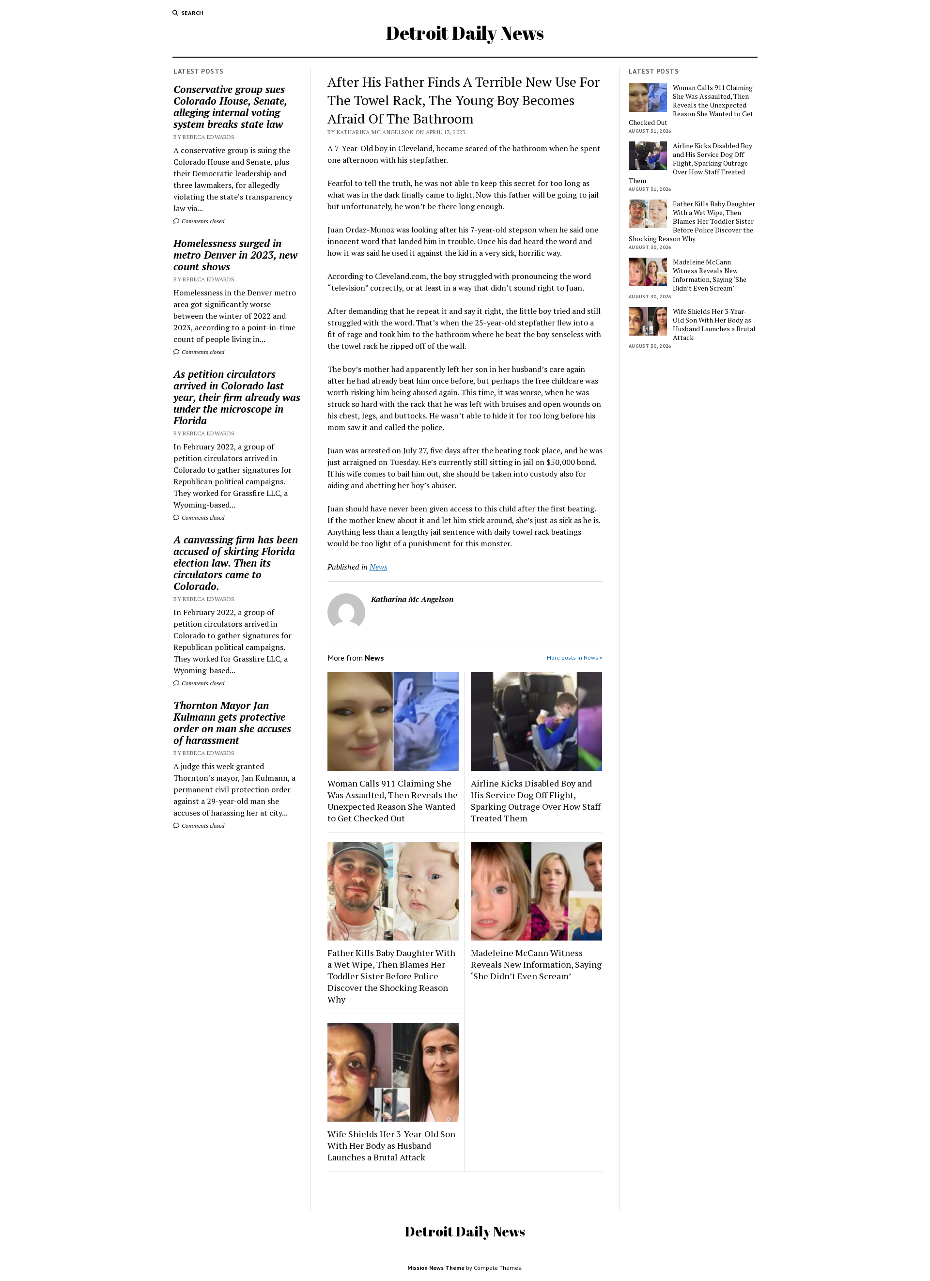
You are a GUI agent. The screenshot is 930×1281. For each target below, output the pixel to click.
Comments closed (202, 221)
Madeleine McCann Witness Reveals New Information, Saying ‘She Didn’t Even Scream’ (536, 964)
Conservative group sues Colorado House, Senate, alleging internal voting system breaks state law (230, 106)
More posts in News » (575, 657)
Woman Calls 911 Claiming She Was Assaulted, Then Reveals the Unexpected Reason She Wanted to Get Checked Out (392, 800)
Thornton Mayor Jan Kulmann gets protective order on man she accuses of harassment (232, 722)
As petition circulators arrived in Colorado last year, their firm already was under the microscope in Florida (236, 397)
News (379, 566)
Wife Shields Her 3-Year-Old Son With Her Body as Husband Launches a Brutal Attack (391, 1145)
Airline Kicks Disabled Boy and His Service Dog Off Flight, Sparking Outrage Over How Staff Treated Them (536, 800)
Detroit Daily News (465, 32)
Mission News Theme (436, 1267)
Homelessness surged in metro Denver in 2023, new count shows (235, 254)
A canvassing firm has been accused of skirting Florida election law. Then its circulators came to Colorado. (235, 563)
